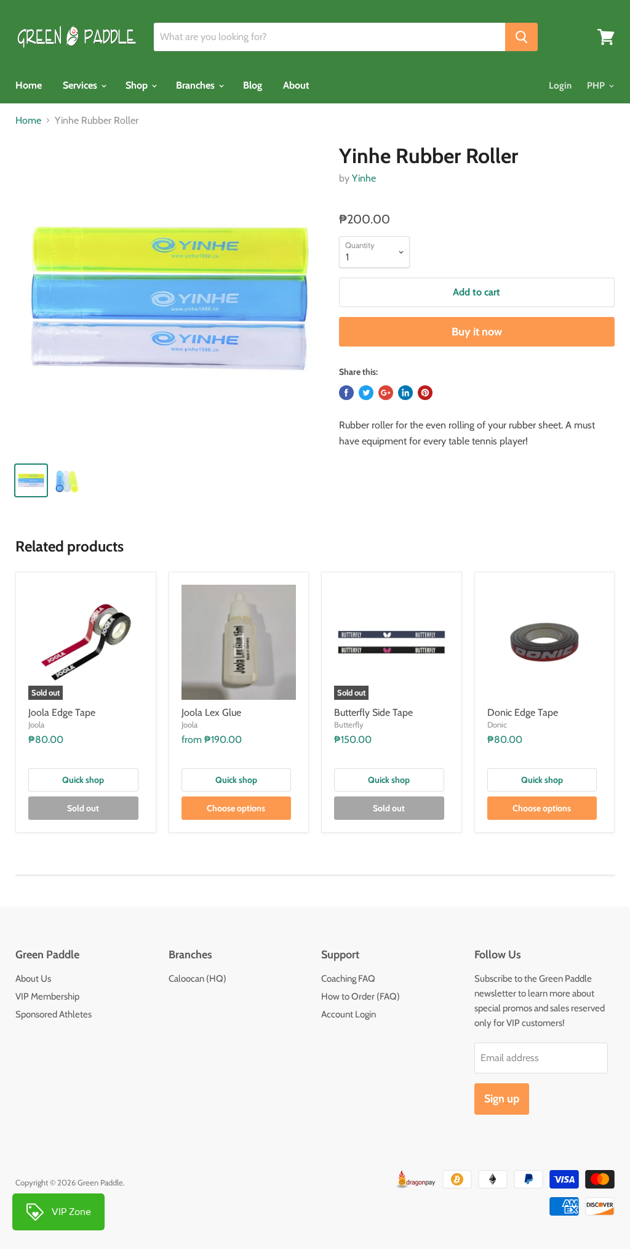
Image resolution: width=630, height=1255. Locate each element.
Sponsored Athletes (53, 1014)
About (296, 85)
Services (81, 85)
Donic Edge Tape (522, 712)
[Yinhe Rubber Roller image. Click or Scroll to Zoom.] (169, 297)
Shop (138, 85)
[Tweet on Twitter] (366, 392)
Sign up (501, 1098)
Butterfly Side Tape (373, 712)
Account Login (348, 1014)
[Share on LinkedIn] (405, 392)
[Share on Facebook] (346, 392)
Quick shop (83, 779)
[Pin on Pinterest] (425, 392)
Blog (252, 85)
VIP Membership (47, 996)
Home (28, 85)
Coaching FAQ (348, 978)
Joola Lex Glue (211, 712)
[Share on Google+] (385, 392)
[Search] (521, 37)
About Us (33, 978)
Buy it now (477, 332)
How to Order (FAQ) (360, 996)
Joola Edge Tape (61, 712)
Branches (196, 85)
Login (560, 85)
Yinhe (364, 178)
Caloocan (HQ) (197, 978)
